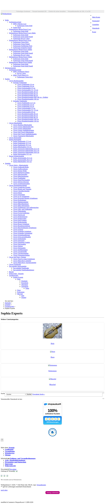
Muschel (20, 294)
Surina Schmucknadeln (16, 156)
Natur (27, 288)
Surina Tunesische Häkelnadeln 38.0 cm (26, 152)
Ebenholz (24, 281)
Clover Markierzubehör (20, 202)
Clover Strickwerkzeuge (21, 182)
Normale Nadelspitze (20, 82)
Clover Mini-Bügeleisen (21, 204)
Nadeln (7, 79)
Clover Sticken (18, 246)
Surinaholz (24, 286)
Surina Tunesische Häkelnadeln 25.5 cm (26, 149)
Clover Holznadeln (15, 138)
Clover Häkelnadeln (15, 123)
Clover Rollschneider (20, 222)
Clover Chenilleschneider (21, 191)
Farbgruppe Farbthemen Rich (22, 46)
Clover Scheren (18, 229)
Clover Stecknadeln (19, 244)
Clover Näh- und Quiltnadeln (22, 209)
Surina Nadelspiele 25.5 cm (22, 145)
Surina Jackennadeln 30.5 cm (22, 160)
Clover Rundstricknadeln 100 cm (28, 99)
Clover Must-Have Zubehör (22, 261)
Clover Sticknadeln (19, 248)
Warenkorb (95, 28)
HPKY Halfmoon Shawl (21, 71)
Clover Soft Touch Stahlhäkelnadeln (25, 134)
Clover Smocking (19, 240)
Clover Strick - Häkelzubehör (18, 165)
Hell (22, 296)
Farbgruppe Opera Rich (21, 42)
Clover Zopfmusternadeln (21, 183)
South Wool (17, 27)
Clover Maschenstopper (21, 176)
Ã (2, 440)
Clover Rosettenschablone (21, 226)
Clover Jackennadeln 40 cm (26, 112)
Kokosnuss (20, 292)
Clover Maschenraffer (20, 174)
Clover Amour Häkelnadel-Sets (23, 127)
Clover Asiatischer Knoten (21, 187)
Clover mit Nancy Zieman (17, 257)
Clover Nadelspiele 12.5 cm (26, 103)
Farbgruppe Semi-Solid (24, 26)
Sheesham (24, 285)
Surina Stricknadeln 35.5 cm (22, 154)
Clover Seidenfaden (19, 239)
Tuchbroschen (13, 275)
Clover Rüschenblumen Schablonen (24, 228)
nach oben (4, 490)
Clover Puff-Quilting (20, 220)
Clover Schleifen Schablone (22, 231)
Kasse (94, 32)
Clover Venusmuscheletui (21, 255)
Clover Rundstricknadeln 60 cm (27, 93)
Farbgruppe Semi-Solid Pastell (23, 37)
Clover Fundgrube (15, 264)
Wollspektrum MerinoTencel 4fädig (20, 49)
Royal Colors (21, 73)
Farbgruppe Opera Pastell (21, 44)
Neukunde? (96, 21)
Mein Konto (96, 17)
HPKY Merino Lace (19, 24)
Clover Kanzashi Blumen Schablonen (25, 198)
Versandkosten (41, 485)
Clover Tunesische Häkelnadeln (23, 136)
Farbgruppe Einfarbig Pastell (22, 48)
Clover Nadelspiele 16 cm (25, 84)
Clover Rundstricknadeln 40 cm (27, 92)
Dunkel (23, 297)
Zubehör (7, 163)
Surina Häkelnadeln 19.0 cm (22, 161)
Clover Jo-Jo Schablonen (21, 196)
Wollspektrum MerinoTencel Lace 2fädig (22, 33)
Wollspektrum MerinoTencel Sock (20, 40)
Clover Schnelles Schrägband (22, 233)
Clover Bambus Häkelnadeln (22, 125)
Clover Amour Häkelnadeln (22, 128)
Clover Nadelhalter (19, 178)
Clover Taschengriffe (20, 251)
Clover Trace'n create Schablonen (24, 259)
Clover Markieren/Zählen (21, 172)
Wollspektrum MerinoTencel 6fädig (20, 62)
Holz (18, 279)
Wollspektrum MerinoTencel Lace (20, 29)
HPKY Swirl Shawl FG (21, 75)
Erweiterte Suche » (39, 394)
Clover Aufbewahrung (20, 169)
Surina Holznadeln (15, 139)
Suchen (28, 394)
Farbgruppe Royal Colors (21, 38)
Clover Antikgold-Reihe (21, 167)
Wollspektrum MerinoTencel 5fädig (20, 57)
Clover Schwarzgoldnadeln (22, 237)
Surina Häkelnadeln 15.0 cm (22, 147)
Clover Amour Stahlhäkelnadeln (23, 130)
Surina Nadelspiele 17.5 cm (22, 141)
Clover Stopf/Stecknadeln (21, 180)
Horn (19, 290)
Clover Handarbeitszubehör (18, 185)
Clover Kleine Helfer (20, 171)
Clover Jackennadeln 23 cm (26, 88)
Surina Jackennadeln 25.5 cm (22, 158)
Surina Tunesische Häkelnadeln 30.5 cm (26, 150)
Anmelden (95, 24)
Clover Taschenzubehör (21, 253)
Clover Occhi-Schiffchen (21, 213)
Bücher (11, 272)
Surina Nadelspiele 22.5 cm (22, 143)
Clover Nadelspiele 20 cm (25, 86)
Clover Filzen (17, 193)
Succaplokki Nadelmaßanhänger (23, 270)
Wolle (7, 20)
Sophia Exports (18, 277)
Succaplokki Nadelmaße (21, 268)
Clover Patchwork (19, 215)
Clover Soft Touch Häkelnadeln (23, 132)
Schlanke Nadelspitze (20, 101)
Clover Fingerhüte (19, 195)
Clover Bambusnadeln (16, 81)
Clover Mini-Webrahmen (21, 206)
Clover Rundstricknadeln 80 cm (27, 95)
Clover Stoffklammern (20, 250)
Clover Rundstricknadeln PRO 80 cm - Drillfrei (32, 97)
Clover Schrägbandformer (21, 235)
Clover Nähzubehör (19, 211)
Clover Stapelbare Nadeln (21, 242)
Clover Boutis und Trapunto (22, 189)
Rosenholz (24, 283)
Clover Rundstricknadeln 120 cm (28, 121)
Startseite (8, 303)
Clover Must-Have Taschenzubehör (24, 262)
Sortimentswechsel (15, 22)
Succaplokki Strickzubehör (17, 266)
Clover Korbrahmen (19, 200)
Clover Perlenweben (19, 218)
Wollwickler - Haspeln (16, 274)
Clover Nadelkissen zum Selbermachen (26, 207)
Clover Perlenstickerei (20, 217)
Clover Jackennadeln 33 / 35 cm (27, 90)
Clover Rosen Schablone (21, 224)
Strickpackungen (10, 68)
